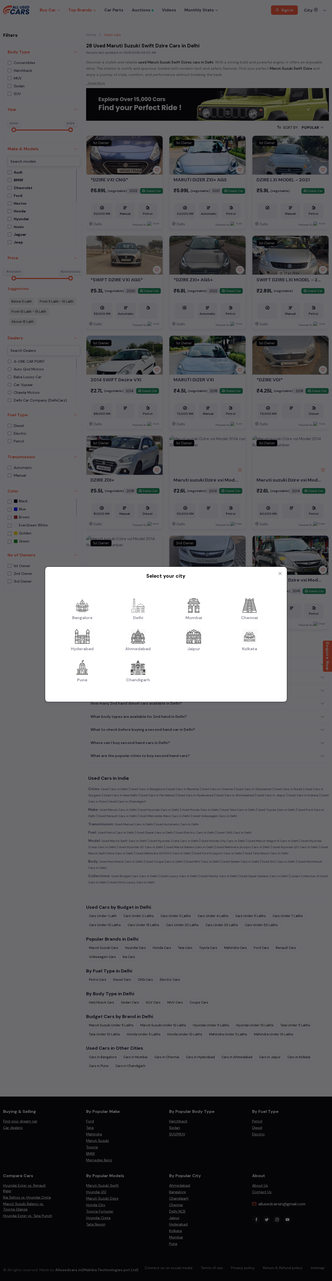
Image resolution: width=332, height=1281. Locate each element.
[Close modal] (280, 573)
